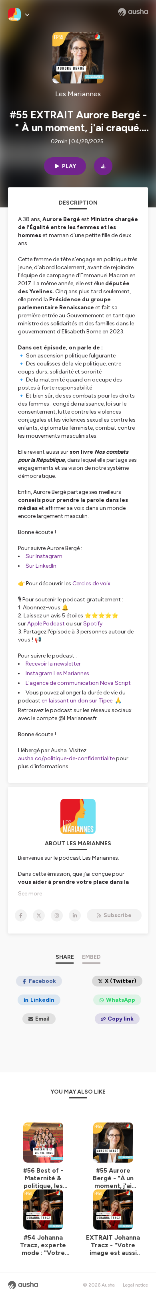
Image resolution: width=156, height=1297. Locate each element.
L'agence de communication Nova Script (78, 683)
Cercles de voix (91, 583)
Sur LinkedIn (41, 565)
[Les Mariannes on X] (39, 915)
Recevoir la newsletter (53, 663)
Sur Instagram (44, 556)
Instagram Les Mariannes (58, 673)
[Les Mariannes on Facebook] (21, 915)
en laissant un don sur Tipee (77, 700)
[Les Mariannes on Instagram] (57, 915)
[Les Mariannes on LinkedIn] (75, 915)
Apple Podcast (46, 623)
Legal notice (135, 1285)
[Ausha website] (133, 12)
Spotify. (93, 623)
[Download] (103, 166)
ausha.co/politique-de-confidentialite (66, 758)
